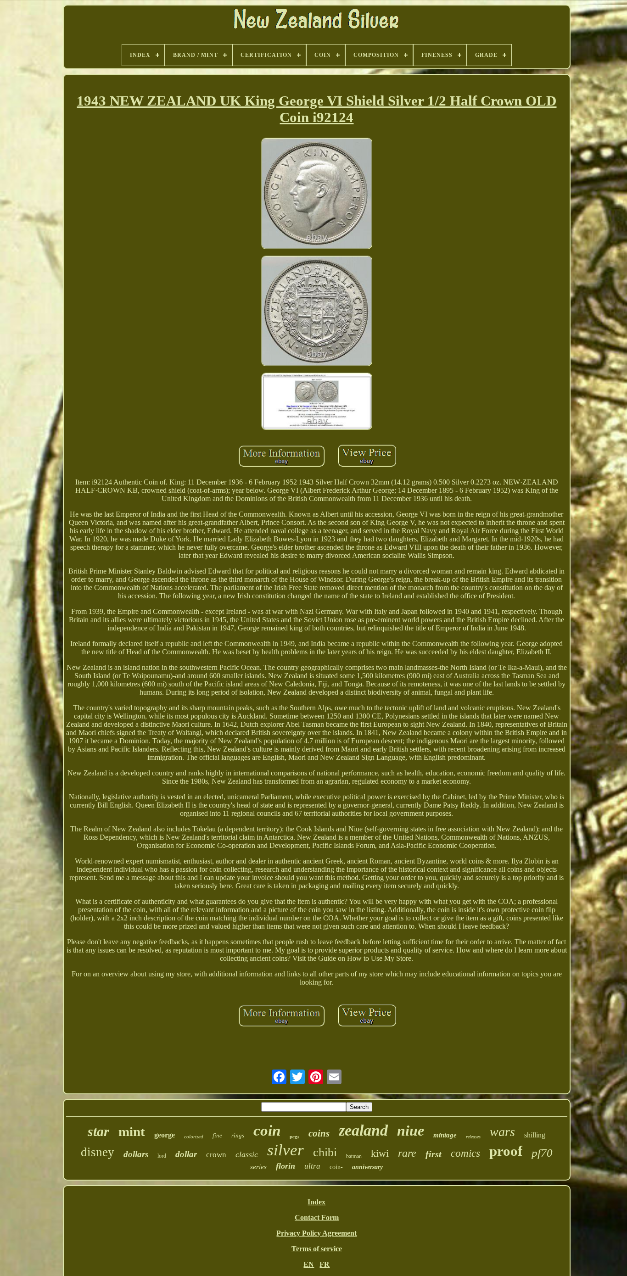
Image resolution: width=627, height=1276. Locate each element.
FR (324, 1264)
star (98, 1131)
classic (246, 1154)
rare (407, 1153)
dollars (135, 1154)
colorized (193, 1136)
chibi (325, 1152)
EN (308, 1264)
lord (161, 1156)
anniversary (367, 1167)
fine (217, 1135)
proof (505, 1151)
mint (131, 1131)
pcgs (294, 1136)
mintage (445, 1135)
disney (97, 1152)
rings (237, 1135)
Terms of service (316, 1249)
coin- (336, 1167)
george (164, 1135)
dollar (186, 1154)
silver (285, 1150)
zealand (363, 1130)
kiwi (380, 1153)
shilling (534, 1135)
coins (319, 1133)
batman (354, 1155)
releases (473, 1136)
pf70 (542, 1153)
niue (410, 1130)
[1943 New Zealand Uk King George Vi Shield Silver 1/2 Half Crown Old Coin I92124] (316, 194)
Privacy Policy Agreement (316, 1233)
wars (502, 1132)
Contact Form (317, 1217)
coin (266, 1130)
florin (285, 1165)
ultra (312, 1166)
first (433, 1154)
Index (316, 1202)
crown (216, 1154)
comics (465, 1153)
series (258, 1166)
